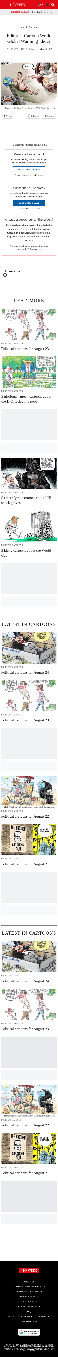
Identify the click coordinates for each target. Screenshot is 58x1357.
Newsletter (50, 116)
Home (21, 27)
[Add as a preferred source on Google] (29, 1332)
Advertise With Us (29, 1306)
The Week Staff (16, 49)
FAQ (29, 1311)
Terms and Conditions (29, 1291)
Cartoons (33, 27)
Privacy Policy (29, 1296)
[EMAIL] (5, 275)
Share (9, 116)
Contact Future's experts (29, 1286)
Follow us (35, 116)
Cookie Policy (29, 1301)
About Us (29, 1281)
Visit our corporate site (44, 1346)
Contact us (36, 249)
